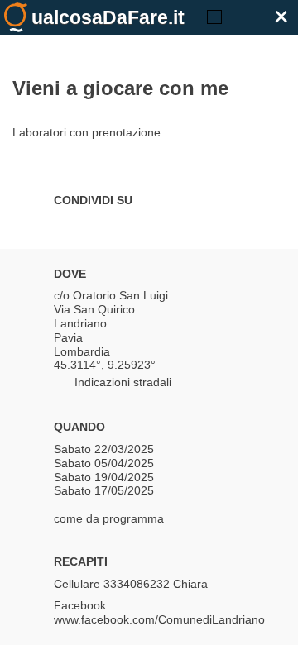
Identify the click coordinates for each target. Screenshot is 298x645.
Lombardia (82, 351)
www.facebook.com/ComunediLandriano (159, 619)
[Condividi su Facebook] (62, 224)
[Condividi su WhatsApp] (120, 224)
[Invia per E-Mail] (178, 224)
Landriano (80, 323)
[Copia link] (149, 224)
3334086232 (136, 583)
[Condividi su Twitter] (91, 224)
